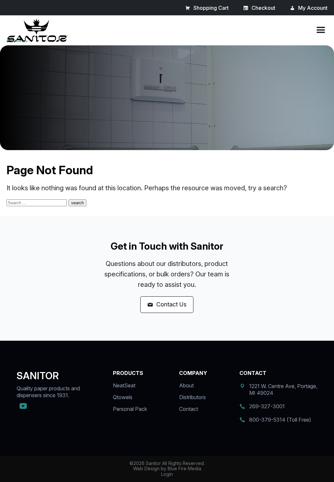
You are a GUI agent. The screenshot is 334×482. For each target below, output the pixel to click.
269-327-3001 (267, 406)
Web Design (146, 468)
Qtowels (122, 397)
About (186, 385)
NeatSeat (124, 385)
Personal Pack (130, 409)
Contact (188, 409)
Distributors (192, 397)
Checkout (263, 8)
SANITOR (38, 375)
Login (167, 474)
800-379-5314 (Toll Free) (280, 419)
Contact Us (171, 304)
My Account (312, 8)
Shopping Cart (211, 8)
